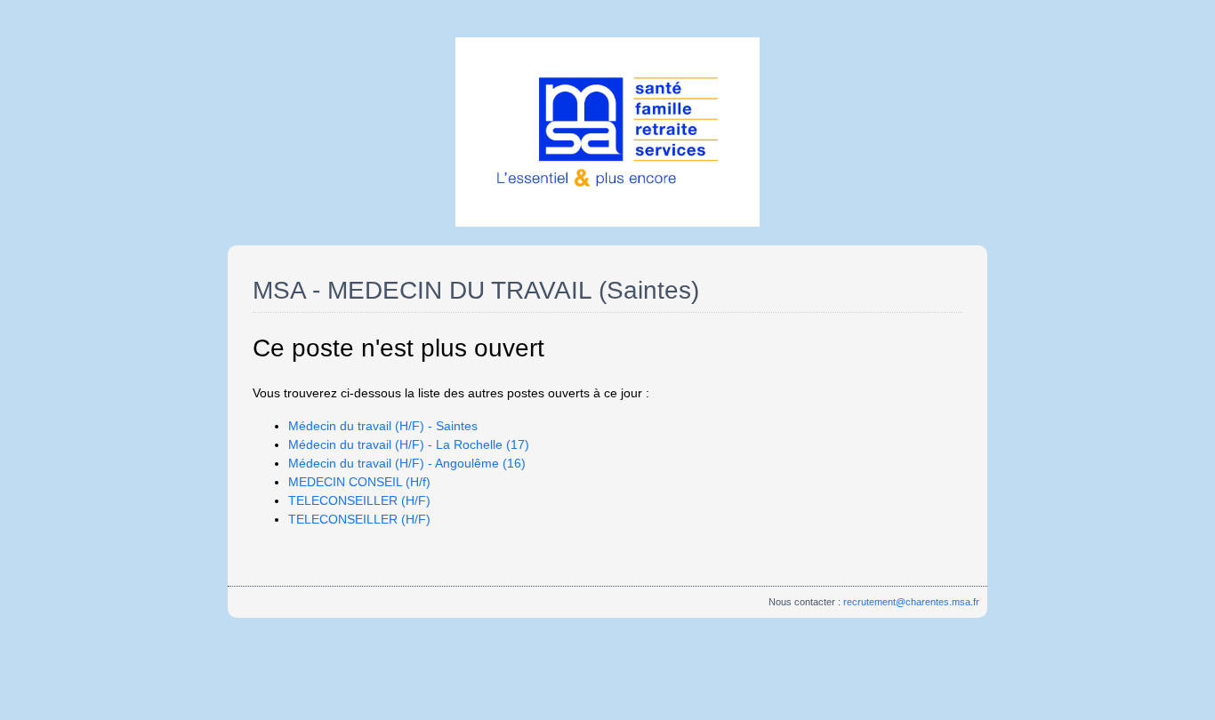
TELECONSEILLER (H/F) (359, 500)
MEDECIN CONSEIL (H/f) (359, 482)
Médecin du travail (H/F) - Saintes (383, 426)
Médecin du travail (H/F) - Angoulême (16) (407, 463)
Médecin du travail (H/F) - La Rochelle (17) (408, 444)
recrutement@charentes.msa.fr (911, 601)
